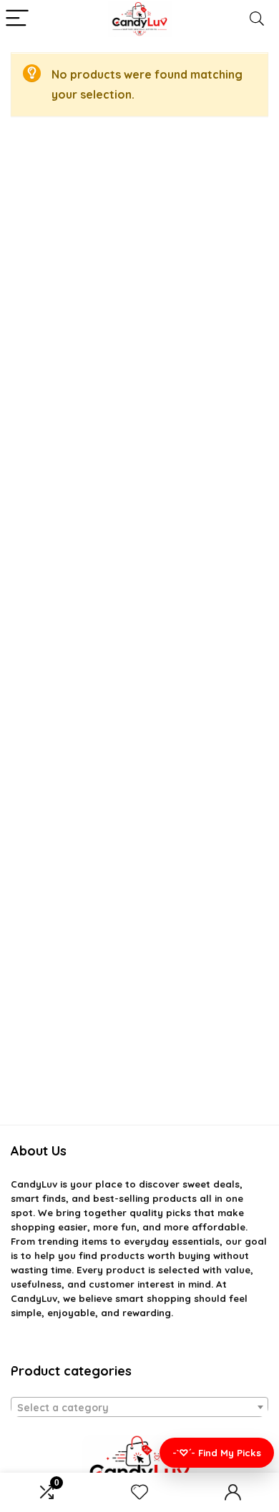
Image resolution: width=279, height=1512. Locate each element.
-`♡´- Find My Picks (216, 1452)
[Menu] (17, 19)
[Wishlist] (139, 1492)
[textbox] (139, 1408)
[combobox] (139, 1407)
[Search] (257, 19)
